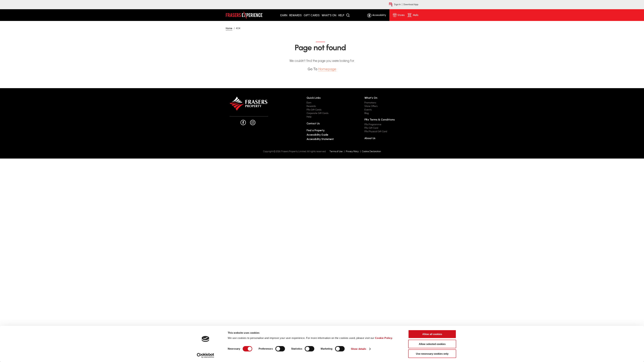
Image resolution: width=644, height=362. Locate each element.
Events (368, 109)
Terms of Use (336, 151)
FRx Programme (372, 124)
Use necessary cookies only (432, 353)
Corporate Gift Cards (317, 113)
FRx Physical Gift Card (375, 131)
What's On (329, 15)
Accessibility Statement (320, 139)
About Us (369, 138)
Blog (366, 113)
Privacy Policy (352, 151)
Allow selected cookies (432, 344)
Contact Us (313, 123)
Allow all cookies (432, 334)
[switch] (280, 348)
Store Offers (371, 106)
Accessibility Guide (317, 134)
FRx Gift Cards (314, 109)
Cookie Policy (383, 338)
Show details (358, 348)
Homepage (327, 69)
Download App (411, 4)
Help (341, 15)
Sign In (397, 4)
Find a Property (316, 130)
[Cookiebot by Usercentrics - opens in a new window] (205, 355)
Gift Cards (312, 15)
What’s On (370, 97)
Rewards (295, 15)
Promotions (370, 102)
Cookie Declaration (371, 151)
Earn (283, 15)
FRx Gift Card (371, 128)
